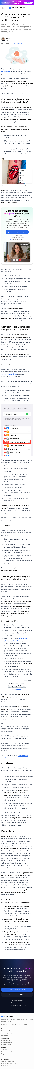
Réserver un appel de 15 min (18, 232)
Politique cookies (6, 1065)
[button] (17, 995)
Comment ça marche (7, 1033)
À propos (4, 1049)
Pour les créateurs (6, 1042)
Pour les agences (6, 1044)
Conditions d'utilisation (7, 1061)
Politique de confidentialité (8, 1063)
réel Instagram (6, 71)
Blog (2, 1054)
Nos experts (4, 1035)
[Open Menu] (2, 7)
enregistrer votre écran (9, 374)
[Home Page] (17, 8)
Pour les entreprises (7, 1040)
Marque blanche (6, 1031)
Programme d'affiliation (8, 1051)
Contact (3, 1056)
